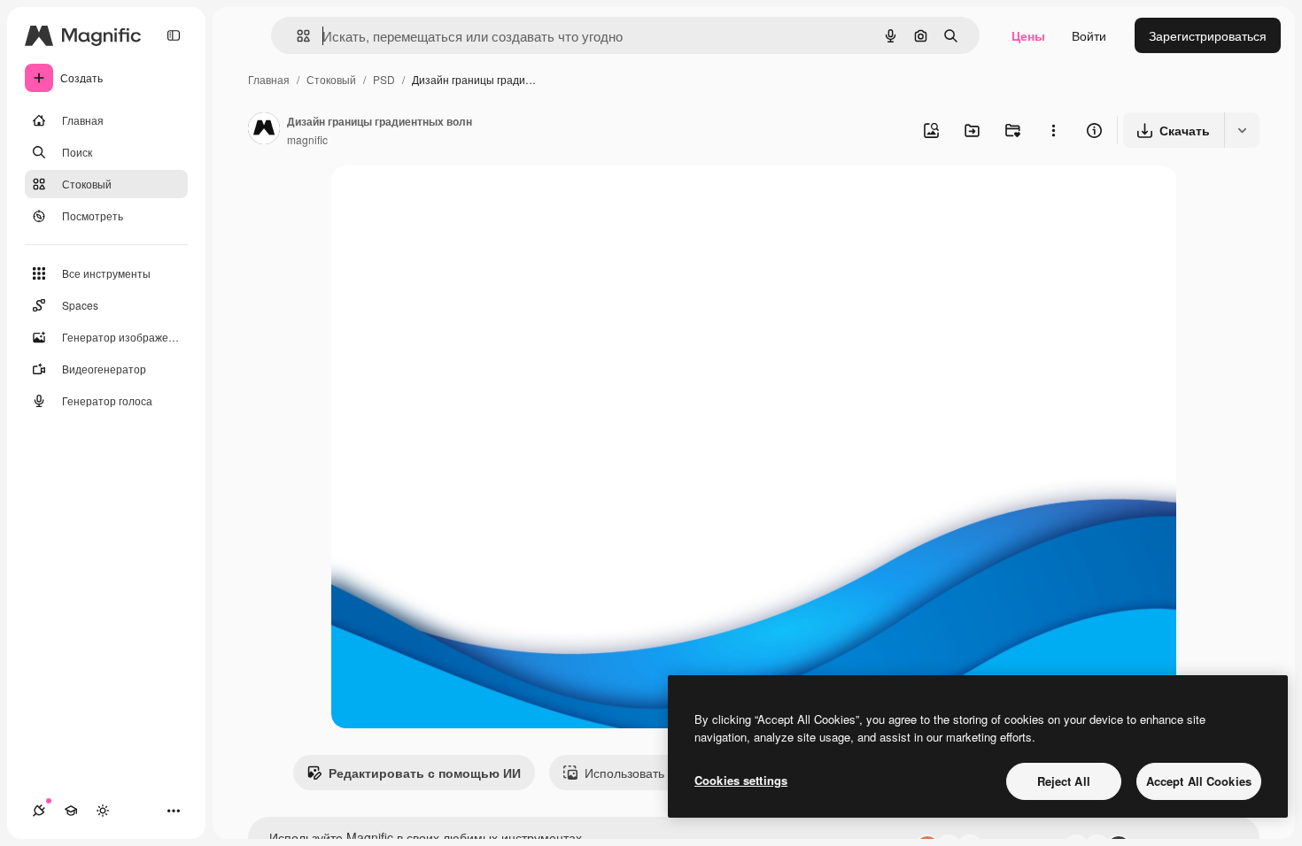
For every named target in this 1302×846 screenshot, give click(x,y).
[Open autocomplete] (296, 35)
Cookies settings (740, 780)
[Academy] (71, 810)
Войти (1089, 35)
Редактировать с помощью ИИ (425, 772)
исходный (450, 199)
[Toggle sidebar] (173, 35)
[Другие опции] (1053, 130)
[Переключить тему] (103, 810)
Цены (1028, 35)
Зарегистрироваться (1208, 35)
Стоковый (331, 79)
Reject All (1063, 781)
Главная (269, 79)
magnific (307, 139)
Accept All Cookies (1199, 781)
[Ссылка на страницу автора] (264, 130)
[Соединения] (39, 810)
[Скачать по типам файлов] (1241, 130)
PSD (384, 79)
